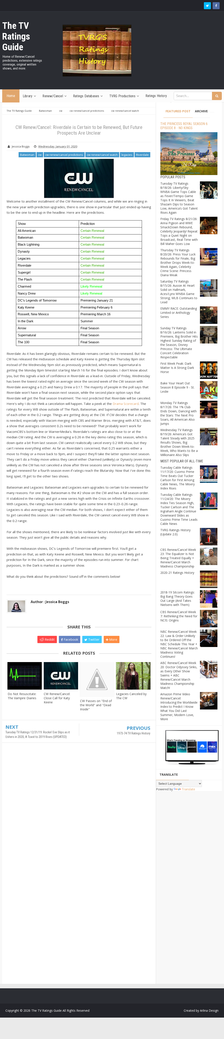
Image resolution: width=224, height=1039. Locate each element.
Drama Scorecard (126, 403)
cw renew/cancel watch (102, 155)
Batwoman (27, 155)
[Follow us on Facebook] (216, 5)
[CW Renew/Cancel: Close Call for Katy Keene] (61, 676)
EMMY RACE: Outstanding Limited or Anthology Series (178, 312)
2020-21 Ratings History (177, 573)
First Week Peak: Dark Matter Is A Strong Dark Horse (177, 367)
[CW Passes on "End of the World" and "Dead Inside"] (97, 679)
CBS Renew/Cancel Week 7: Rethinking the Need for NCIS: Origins (178, 616)
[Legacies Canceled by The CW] (133, 676)
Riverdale (142, 155)
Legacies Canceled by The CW (131, 696)
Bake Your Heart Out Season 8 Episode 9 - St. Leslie (177, 387)
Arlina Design (209, 1010)
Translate (188, 789)
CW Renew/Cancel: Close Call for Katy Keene (57, 698)
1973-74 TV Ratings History (133, 733)
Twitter (93, 639)
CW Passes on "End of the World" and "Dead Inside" (96, 705)
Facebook (70, 639)
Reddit (49, 639)
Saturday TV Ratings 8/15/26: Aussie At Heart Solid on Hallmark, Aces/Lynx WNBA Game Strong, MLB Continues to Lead (178, 291)
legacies (126, 155)
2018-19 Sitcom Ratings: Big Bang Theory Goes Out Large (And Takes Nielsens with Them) (177, 598)
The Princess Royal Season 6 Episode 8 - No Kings (184, 126)
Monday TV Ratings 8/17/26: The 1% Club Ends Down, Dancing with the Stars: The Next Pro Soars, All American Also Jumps (178, 413)
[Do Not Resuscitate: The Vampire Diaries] (25, 676)
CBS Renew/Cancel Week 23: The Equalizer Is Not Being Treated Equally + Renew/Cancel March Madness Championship (178, 558)
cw (40, 155)
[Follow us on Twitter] (207, 5)
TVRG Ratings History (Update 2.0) (175, 532)
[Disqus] (79, 809)
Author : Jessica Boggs (50, 601)
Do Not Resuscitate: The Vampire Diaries (22, 696)
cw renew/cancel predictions (64, 155)
